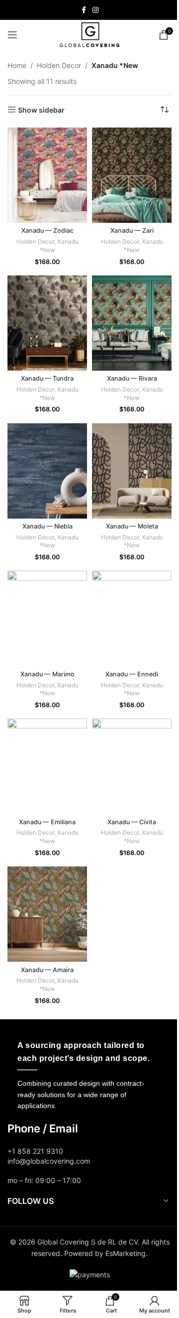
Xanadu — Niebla (47, 526)
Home (16, 65)
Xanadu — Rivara (132, 378)
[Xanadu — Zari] (132, 175)
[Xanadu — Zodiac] (47, 175)
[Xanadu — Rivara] (132, 323)
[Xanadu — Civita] (132, 766)
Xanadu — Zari (132, 230)
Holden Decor (59, 65)
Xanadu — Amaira (47, 970)
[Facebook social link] (84, 10)
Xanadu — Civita (131, 822)
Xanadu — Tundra (47, 378)
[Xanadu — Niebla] (47, 471)
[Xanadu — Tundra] (47, 323)
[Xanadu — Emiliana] (47, 766)
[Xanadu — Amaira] (47, 914)
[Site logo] (89, 34)
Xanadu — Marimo (47, 674)
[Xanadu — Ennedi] (132, 618)
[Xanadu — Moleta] (132, 471)
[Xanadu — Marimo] (47, 618)
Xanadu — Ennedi (131, 674)
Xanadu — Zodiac (47, 230)
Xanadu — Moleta (132, 526)
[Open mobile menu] (12, 35)
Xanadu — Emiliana (47, 822)
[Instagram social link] (95, 10)
